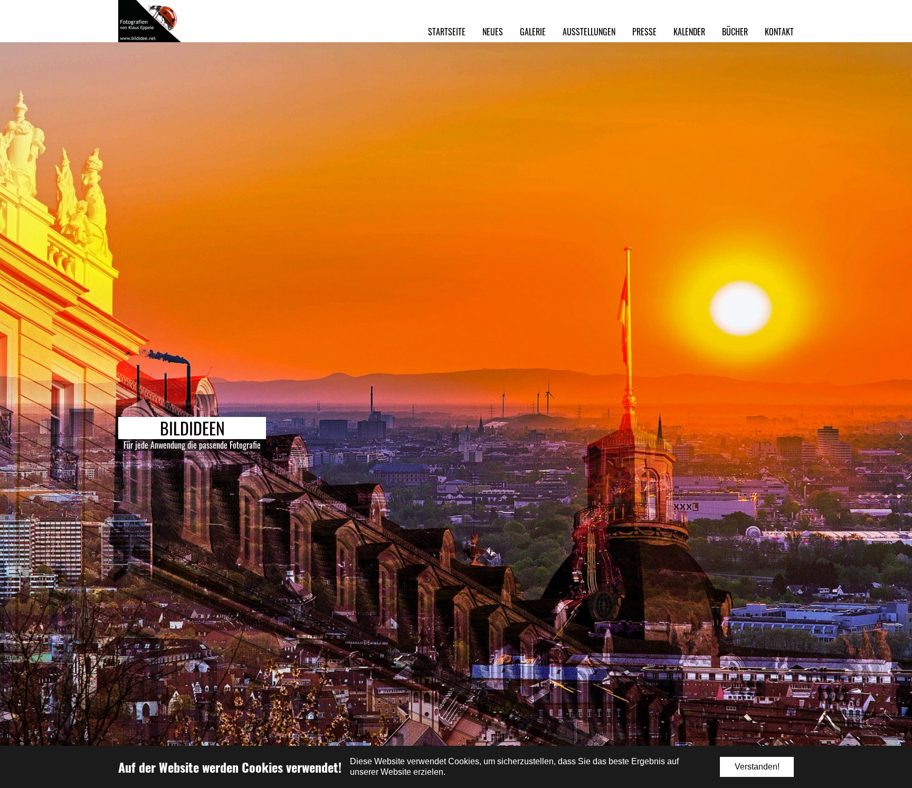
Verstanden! (757, 766)
